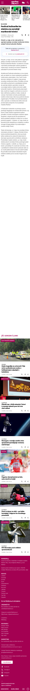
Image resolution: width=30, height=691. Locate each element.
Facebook (6, 666)
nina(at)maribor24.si (6, 658)
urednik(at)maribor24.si (7, 608)
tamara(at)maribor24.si (7, 647)
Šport (2, 581)
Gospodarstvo (5, 583)
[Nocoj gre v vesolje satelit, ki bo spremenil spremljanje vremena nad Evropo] (15, 424)
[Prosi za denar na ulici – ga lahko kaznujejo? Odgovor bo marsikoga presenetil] (15, 495)
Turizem (3, 591)
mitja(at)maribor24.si (13, 614)
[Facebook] (25, 374)
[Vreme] (23, 3)
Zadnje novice (4, 689)
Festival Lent (4, 593)
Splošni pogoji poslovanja (7, 683)
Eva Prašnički (4, 631)
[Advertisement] (15, 228)
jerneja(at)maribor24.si (7, 652)
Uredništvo (4, 617)
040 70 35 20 (18, 647)
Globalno (3, 585)
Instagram (6, 672)
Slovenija (3, 577)
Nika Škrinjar (4, 629)
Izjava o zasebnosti (6, 685)
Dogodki (3, 597)
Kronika (3, 579)
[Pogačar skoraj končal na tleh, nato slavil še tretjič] (15, 460)
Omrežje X (7, 669)
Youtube (6, 675)
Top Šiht (3, 595)
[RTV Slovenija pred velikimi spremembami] (15, 531)
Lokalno (3, 575)
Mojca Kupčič (4, 627)
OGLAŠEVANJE (7, 662)
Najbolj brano (15, 689)
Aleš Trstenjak (5, 633)
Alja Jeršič (4, 635)
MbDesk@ (3, 619)
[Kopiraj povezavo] (27, 374)
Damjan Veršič (5, 625)
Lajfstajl (3, 589)
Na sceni (3, 587)
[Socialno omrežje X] (22, 374)
